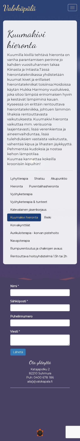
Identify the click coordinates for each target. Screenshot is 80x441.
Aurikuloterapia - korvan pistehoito (34, 233)
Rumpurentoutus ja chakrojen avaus (36, 248)
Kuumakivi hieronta (24, 217)
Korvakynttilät (20, 225)
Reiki (47, 217)
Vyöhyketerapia (21, 194)
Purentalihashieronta (44, 186)
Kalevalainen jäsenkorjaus (28, 210)
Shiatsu (39, 178)
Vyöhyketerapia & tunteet (28, 202)
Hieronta (16, 186)
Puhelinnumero (21, 316)
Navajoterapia (20, 241)
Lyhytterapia (19, 178)
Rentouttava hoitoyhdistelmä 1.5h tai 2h (38, 256)
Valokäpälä (19, 8)
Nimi (13, 286)
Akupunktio (59, 178)
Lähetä (18, 352)
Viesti (14, 331)
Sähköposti (18, 301)
